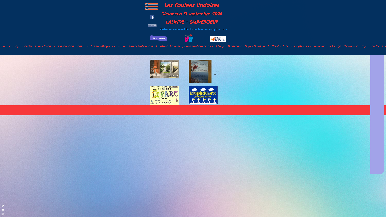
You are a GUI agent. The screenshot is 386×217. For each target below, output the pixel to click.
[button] (151, 6)
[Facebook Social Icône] (152, 17)
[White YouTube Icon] (3, 210)
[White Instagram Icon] (3, 214)
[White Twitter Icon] (3, 206)
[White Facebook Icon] (3, 202)
